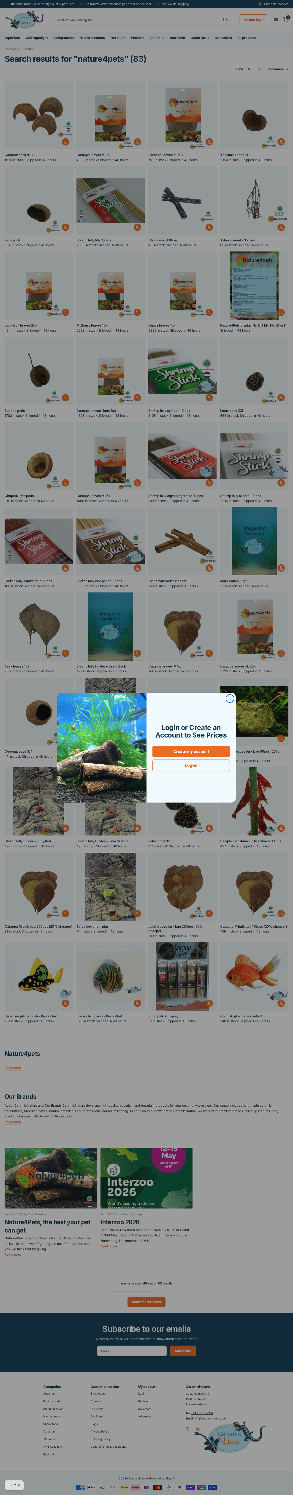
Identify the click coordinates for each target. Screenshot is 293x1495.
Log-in (191, 765)
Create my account (191, 751)
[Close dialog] (230, 699)
